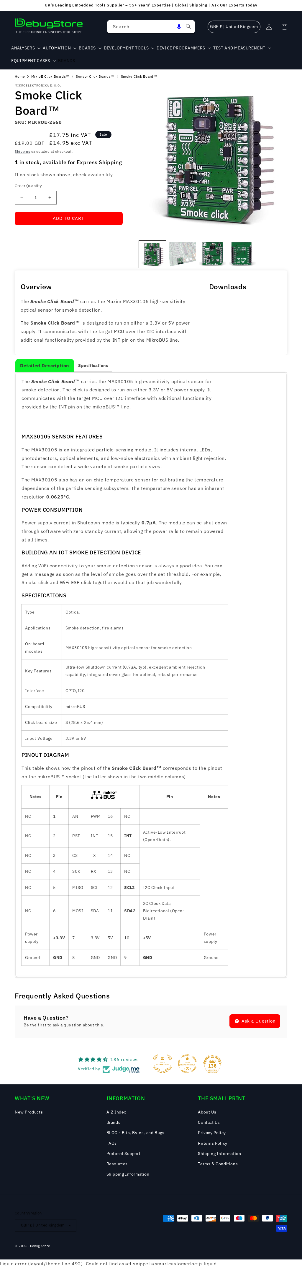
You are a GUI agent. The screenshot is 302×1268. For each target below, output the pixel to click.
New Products (29, 1112)
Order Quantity (28, 185)
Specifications (93, 365)
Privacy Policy (212, 1132)
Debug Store (40, 1246)
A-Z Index (116, 1112)
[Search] (188, 26)
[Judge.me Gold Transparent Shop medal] (187, 1063)
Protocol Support (123, 1153)
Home (20, 76)
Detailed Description (44, 365)
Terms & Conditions (218, 1163)
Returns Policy (212, 1143)
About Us (207, 1112)
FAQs (111, 1143)
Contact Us (209, 1122)
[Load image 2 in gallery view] (182, 254)
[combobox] (151, 26)
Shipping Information (128, 1174)
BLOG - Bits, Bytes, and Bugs (135, 1132)
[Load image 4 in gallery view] (242, 254)
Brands (113, 1122)
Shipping (22, 151)
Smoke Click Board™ (139, 76)
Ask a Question (258, 1021)
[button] (179, 27)
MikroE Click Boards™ (50, 76)
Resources (117, 1163)
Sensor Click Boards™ (95, 76)
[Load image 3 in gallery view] (212, 254)
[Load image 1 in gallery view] (152, 254)
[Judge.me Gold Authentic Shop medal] (162, 1063)
